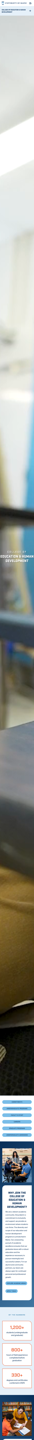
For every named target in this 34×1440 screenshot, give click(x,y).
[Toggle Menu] (30, 3)
